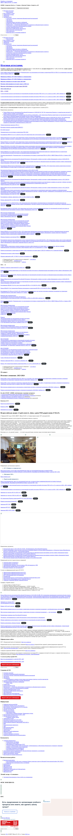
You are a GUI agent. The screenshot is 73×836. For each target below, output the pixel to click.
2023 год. (27, 834)
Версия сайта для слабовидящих (10, 664)
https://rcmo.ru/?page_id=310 (7, 470)
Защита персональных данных (10, 753)
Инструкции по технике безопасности (12, 754)
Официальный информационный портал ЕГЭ (14, 572)
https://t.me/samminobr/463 (7, 481)
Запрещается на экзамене (7, 409)
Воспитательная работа (9, 760)
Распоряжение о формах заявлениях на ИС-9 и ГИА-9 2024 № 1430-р (17, 197)
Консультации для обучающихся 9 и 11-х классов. (15, 707)
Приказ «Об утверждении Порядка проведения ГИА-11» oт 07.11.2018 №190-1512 (21, 363)
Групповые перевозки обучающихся (15, 748)
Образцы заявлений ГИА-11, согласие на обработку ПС (14, 360)
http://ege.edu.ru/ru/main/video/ (11, 648)
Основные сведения (8, 672)
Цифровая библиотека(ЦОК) (10, 704)
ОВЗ (4, 726)
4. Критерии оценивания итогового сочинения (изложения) (15, 398)
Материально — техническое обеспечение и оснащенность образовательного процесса (27, 24)
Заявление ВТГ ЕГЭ (5, 507)
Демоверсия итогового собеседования (10, 253)
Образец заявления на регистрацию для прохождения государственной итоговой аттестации (23, 620)
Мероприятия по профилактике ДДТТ (15, 744)
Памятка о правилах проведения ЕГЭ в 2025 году (13, 267)
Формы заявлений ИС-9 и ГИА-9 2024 (10, 200)
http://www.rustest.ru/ (26, 642)
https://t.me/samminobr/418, (20, 470)
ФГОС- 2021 (9, 683)
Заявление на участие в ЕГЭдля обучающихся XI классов (8, 602)
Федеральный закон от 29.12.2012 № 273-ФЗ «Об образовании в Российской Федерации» (25, 548)
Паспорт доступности (8, 709)
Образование (9, 21)
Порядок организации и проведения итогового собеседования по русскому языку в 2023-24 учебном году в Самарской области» (32, 250)
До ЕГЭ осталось (7, 732)
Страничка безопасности (9, 740)
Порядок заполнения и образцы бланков (10, 623)
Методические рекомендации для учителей (13, 566)
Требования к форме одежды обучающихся (13, 705)
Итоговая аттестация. (12, 65)
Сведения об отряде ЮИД (12, 743)
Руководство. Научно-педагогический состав (17, 23)
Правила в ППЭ (4, 406)
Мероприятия (6, 765)
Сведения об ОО (7, 17)
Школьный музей (7, 766)
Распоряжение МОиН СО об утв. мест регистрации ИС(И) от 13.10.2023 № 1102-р (21, 285)
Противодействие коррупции (10, 716)
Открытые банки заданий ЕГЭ (10, 562)
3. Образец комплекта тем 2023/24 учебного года (12, 396)
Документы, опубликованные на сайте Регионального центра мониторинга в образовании (23, 617)
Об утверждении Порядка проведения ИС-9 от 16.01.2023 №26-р (16, 498)
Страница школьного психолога (11, 733)
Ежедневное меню (10, 712)
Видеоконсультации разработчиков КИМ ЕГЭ (12, 127)
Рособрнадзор (6, 576)
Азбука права (6, 730)
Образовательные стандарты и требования (16, 22)
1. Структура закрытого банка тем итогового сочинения (14, 394)
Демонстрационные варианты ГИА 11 (10, 125)
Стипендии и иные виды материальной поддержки (18, 26)
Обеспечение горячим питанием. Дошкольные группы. (19, 713)
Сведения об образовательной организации (14, 674)
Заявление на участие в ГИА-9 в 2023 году (11, 495)
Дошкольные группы (8, 14)
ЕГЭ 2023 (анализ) (5, 129)
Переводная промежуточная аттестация (13, 721)
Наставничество (7, 728)
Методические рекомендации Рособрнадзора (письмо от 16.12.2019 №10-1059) (22, 557)
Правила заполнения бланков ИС (9, 501)
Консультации (9, 12)
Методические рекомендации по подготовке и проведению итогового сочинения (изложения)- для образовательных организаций (32, 609)
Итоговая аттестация (8, 10)
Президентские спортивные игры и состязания (17, 762)
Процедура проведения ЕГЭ (7, 403)
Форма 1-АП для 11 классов (7, 606)
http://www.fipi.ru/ (30, 644)
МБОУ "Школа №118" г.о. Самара (9, 2)
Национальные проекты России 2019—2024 (14, 714)
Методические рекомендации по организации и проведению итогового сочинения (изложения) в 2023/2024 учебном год (30, 387)
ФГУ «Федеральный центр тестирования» (13, 575)
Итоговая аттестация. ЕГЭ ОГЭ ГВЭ (12, 719)
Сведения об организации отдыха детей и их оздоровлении (17, 777)
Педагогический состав (9, 685)
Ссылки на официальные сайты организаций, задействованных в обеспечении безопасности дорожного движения (34, 745)
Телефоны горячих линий (12, 717)
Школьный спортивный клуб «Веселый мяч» (14, 769)
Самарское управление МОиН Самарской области (15, 580)
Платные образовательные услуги (14, 27)
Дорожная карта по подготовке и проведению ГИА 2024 (14, 132)
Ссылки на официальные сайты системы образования (16, 680)
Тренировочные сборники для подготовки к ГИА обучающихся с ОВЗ (20, 565)
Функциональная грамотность (10, 724)
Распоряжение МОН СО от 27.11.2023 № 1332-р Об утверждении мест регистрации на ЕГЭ (23, 134)
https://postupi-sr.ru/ (5, 476)
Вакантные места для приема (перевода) (16, 32)
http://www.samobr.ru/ (30, 650)
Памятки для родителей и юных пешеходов (16, 747)
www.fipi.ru (33, 259)
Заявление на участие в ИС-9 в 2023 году (11, 492)
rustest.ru (24, 262)
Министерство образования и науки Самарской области (17, 579)
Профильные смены (8, 770)
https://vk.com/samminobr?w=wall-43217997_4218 (12, 661)
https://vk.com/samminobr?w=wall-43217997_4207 (12, 659)
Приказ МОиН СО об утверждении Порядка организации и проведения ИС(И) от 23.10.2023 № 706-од (26, 288)
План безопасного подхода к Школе (15, 749)
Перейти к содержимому (7, 1)
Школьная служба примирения (10, 731)
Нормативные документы (12, 741)
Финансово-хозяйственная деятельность (16, 28)
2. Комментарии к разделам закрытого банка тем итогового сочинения (18, 395)
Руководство (6, 684)
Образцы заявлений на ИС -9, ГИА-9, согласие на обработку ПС (16, 256)
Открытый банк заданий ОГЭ (10, 563)
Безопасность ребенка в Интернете (11, 752)
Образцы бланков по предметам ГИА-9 (10, 237)
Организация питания (8, 710)
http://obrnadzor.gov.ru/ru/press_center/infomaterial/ (27, 654)
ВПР (4, 723)
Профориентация (7, 767)
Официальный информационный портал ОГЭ (14, 573)
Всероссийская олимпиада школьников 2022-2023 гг (16, 722)
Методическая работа (8, 727)
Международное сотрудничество (14, 30)
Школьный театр (7, 771)
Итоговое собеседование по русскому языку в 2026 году (15, 84)
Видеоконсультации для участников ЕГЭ (13, 567)
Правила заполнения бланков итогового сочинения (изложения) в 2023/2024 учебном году (23, 390)
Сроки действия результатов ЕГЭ (9, 357)
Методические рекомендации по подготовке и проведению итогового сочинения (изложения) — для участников (28, 612)
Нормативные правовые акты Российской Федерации (14, 615)
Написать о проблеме (9, 811)
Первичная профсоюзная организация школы (14, 735)
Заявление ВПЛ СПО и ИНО (8, 510)
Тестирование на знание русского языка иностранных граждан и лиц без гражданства (27, 679)
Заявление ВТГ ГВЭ (5, 504)
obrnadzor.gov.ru (18, 260)
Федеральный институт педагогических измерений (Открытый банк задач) (21, 577)
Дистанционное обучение (9, 708)
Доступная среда (10, 31)
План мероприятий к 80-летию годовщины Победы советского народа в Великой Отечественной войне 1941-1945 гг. (35, 761)
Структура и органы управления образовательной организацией (22, 18)
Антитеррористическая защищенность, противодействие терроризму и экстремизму (24, 750)
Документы (9, 19)
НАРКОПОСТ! (7, 764)
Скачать (16, 73)
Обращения (6, 15)
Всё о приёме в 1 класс (9, 13)
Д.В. (7, 834)
